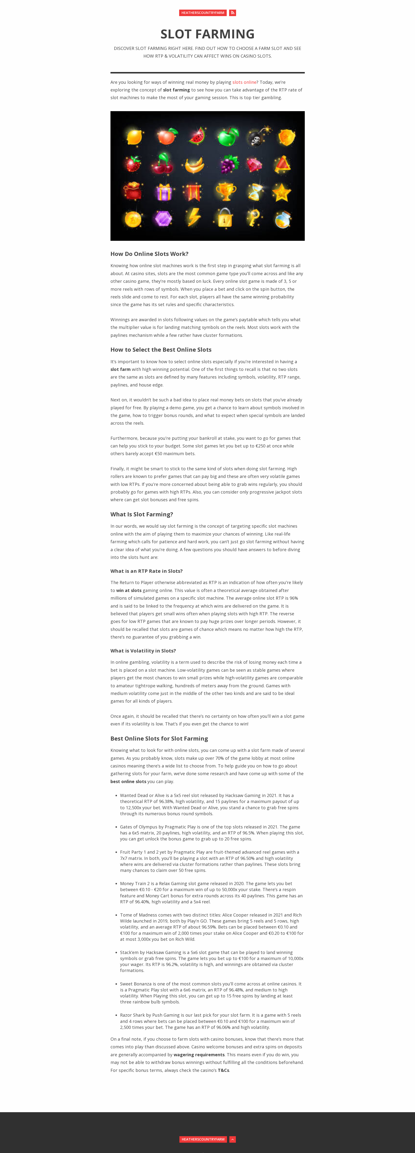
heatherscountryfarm (203, 12)
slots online (244, 82)
